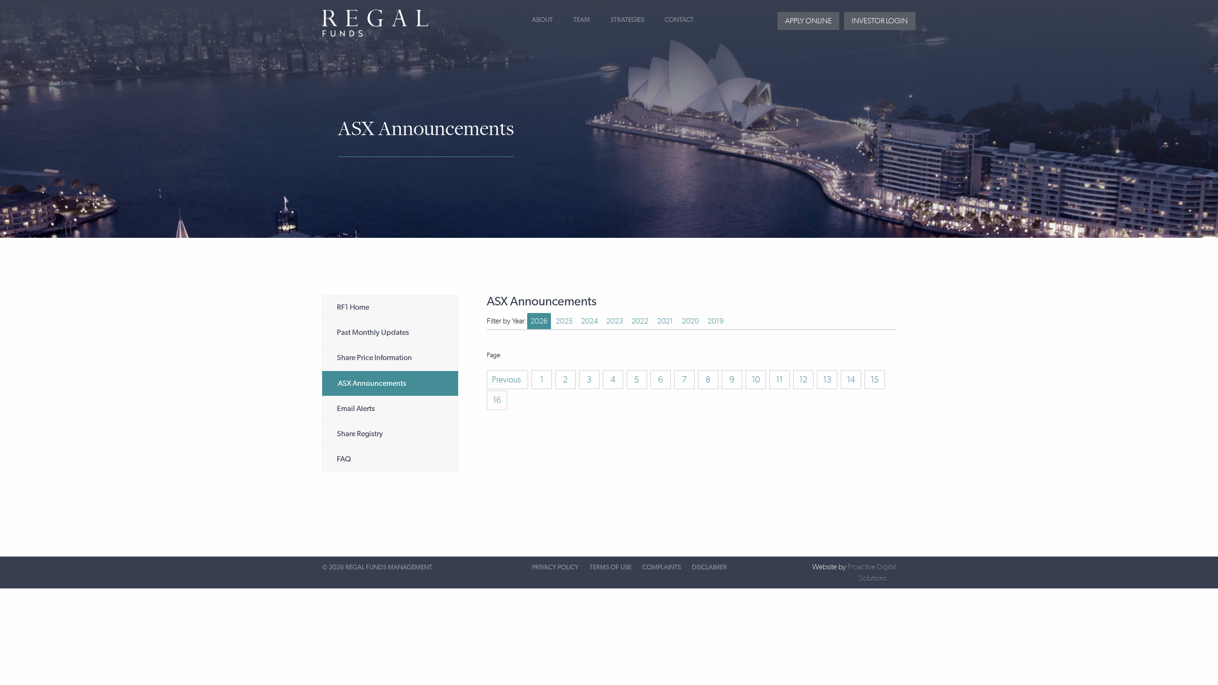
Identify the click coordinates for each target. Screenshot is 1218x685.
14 (851, 379)
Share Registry (360, 434)
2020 (690, 320)
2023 (614, 320)
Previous (507, 379)
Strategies (627, 20)
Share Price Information (374, 358)
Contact (679, 20)
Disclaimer (709, 567)
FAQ (344, 459)
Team (581, 20)
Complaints (661, 567)
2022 (639, 320)
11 (779, 379)
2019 (715, 320)
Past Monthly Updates (373, 332)
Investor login (880, 20)
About (542, 20)
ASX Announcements (372, 383)
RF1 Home (353, 307)
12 (803, 379)
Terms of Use (610, 567)
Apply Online (808, 20)
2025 (564, 320)
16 (497, 400)
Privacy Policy (555, 567)
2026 (539, 320)
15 (875, 379)
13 (827, 379)
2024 (589, 320)
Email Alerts (356, 408)
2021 (665, 320)
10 (756, 379)
